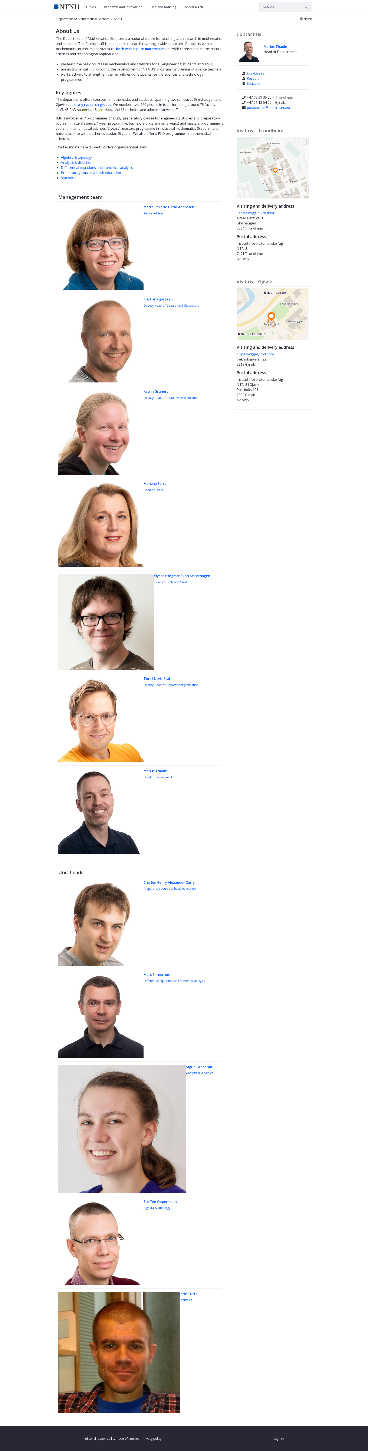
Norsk (307, 19)
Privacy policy (152, 1439)
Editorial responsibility (99, 1439)
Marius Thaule (275, 46)
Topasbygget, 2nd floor (255, 354)
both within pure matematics (140, 48)
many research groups (92, 104)
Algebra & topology (76, 157)
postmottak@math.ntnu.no (268, 107)
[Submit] (307, 7)
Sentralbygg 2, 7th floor (256, 213)
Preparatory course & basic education (91, 172)
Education (255, 83)
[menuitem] (92, 7)
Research (254, 78)
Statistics (68, 177)
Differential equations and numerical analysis (97, 167)
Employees (255, 73)
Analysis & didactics (76, 162)
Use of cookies (129, 1439)
